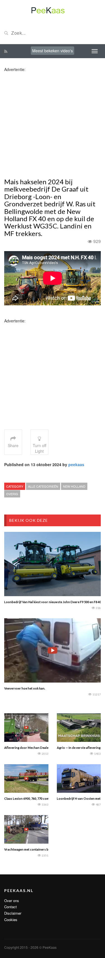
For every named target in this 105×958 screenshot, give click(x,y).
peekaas (76, 464)
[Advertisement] (52, 124)
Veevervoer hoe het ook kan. (24, 688)
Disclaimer (12, 913)
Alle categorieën (43, 486)
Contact (10, 906)
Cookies (10, 919)
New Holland (74, 486)
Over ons (11, 900)
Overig (12, 494)
